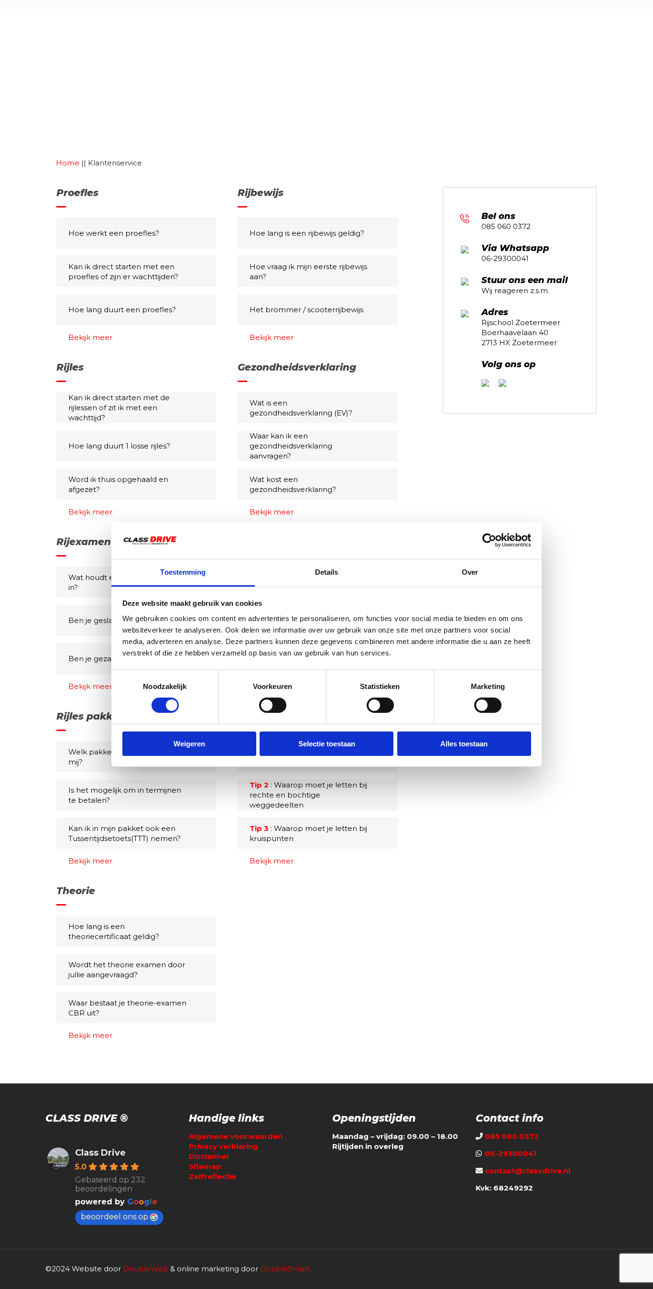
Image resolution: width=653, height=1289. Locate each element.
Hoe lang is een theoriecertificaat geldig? (113, 931)
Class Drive (100, 1152)
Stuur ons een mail (524, 280)
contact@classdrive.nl (527, 1170)
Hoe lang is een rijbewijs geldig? (307, 233)
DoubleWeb (145, 1268)
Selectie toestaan (326, 744)
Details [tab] (326, 572)
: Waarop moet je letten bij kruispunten (308, 833)
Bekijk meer (90, 337)
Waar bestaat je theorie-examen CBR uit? (127, 1007)
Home (67, 162)
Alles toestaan (464, 744)
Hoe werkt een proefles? (113, 233)
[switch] (272, 705)
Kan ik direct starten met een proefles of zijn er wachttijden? (123, 271)
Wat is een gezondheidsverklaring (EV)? (301, 407)
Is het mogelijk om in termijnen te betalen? (124, 795)
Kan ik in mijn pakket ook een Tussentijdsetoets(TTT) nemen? (124, 833)
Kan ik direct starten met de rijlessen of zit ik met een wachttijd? (119, 407)
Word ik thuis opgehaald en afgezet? (118, 484)
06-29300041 (505, 258)
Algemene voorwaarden (236, 1136)
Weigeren (189, 744)
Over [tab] (470, 572)
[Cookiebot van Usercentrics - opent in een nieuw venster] (489, 540)
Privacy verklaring (223, 1146)
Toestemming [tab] (183, 572)
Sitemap (205, 1166)
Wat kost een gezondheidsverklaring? (293, 484)
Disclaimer (209, 1156)
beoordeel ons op (114, 1216)
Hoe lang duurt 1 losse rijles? (119, 445)
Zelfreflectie (212, 1176)
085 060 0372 (506, 226)
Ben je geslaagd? (99, 620)
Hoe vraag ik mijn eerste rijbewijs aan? (308, 271)
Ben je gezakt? (95, 658)
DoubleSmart (285, 1268)
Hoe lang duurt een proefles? (122, 309)
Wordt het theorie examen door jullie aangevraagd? (126, 969)
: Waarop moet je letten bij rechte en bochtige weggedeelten (308, 794)
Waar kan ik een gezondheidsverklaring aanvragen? (291, 445)
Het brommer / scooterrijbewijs (306, 309)
